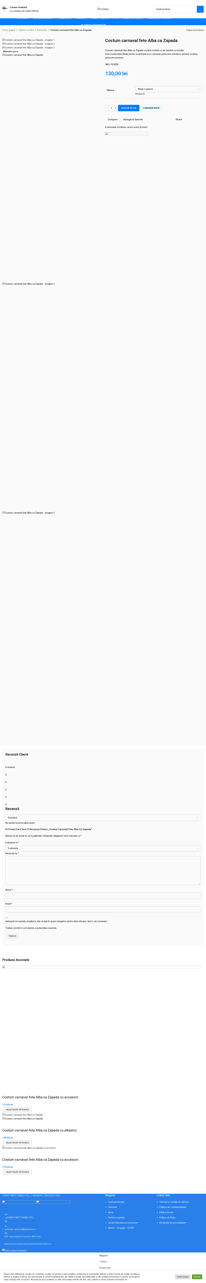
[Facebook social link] (184, 120)
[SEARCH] (200, 9)
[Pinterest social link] (192, 120)
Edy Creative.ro (44, 1244)
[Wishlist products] (196, 22)
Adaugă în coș (128, 108)
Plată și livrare (166, 1212)
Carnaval (112, 1207)
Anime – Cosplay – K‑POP (121, 1228)
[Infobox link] (20, 9)
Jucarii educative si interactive (123, 1222)
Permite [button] (197, 1277)
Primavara (42, 30)
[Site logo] (103, 9)
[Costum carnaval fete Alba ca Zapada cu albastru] (22, 1114)
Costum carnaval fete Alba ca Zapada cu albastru (39, 1130)
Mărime (110, 90)
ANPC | (34, 1237)
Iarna (110, 1212)
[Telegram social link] (203, 120)
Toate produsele (116, 1202)
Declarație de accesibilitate (172, 1222)
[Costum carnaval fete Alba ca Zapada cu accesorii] (101, 1026)
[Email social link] (188, 120)
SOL (39, 1237)
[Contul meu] (190, 22)
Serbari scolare (26, 30)
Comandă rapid (151, 108)
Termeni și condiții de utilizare (174, 1202)
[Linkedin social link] (195, 120)
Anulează (140, 93)
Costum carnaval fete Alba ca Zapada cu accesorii (40, 1097)
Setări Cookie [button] (183, 1277)
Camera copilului (116, 1217)
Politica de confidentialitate (172, 1207)
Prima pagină (8, 30)
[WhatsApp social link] (199, 120)
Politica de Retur (167, 1217)
